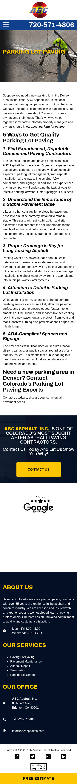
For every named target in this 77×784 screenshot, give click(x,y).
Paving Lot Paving (22, 657)
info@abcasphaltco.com (28, 731)
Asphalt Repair (20, 666)
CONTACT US (39, 469)
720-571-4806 (51, 25)
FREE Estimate (38, 778)
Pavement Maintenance (26, 661)
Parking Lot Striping (23, 674)
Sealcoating (18, 670)
